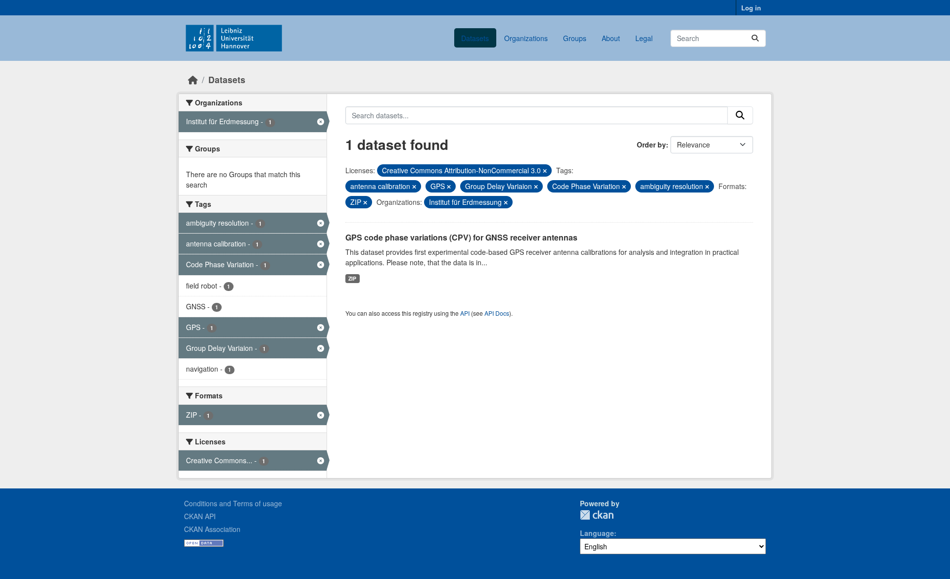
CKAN (597, 515)
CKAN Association (212, 529)
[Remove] (545, 171)
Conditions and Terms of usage (233, 503)
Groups (574, 38)
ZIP (352, 278)
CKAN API (200, 516)
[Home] (193, 79)
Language (597, 533)
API (465, 313)
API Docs (496, 313)
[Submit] (755, 38)
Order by (651, 144)
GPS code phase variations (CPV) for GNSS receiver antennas (461, 237)
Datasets (475, 38)
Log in (751, 7)
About (611, 38)
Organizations (526, 38)
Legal (644, 38)
